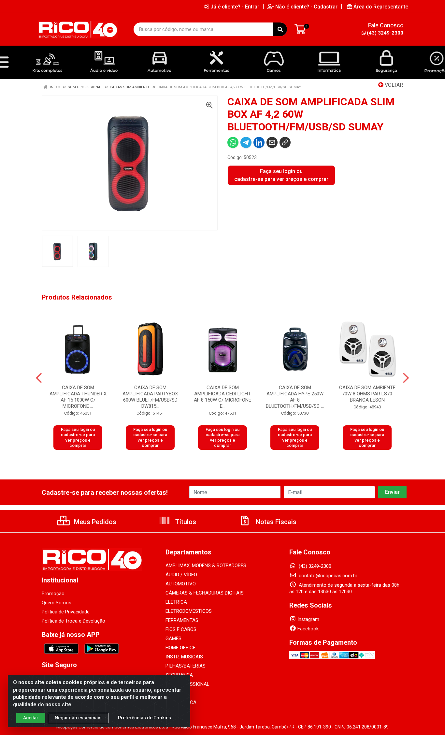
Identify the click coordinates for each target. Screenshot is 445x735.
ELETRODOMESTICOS (188, 611)
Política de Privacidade (66, 612)
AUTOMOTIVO (180, 584)
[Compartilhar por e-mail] (272, 142)
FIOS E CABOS (180, 629)
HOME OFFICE (180, 648)
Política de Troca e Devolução (73, 621)
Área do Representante (380, 6)
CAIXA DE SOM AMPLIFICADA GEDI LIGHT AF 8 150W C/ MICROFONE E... (222, 397)
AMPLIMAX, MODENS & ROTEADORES (205, 565)
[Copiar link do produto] (285, 142)
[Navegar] (39, 378)
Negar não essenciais (78, 717)
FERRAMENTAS (181, 620)
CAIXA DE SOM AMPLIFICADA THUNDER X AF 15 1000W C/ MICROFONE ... (78, 397)
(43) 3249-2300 (385, 33)
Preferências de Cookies (144, 717)
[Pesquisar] (280, 29)
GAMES (173, 638)
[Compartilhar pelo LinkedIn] (259, 142)
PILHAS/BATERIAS (185, 666)
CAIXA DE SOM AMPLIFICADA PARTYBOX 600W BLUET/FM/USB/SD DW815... (150, 397)
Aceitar (30, 717)
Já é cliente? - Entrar (234, 6)
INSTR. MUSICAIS (184, 657)
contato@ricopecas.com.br (327, 576)
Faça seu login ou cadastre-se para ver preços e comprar (281, 175)
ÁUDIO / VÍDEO (181, 575)
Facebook (308, 629)
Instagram (308, 619)
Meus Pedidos (94, 522)
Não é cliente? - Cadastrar (306, 6)
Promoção (53, 593)
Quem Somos (56, 603)
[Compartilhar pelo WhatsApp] (232, 142)
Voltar (393, 85)
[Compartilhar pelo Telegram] (245, 142)
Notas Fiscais (275, 522)
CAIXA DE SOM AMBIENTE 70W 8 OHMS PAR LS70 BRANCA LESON (367, 394)
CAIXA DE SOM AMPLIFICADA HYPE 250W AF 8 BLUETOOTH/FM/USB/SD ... (295, 397)
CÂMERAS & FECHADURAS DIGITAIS (204, 593)
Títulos (185, 522)
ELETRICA (176, 602)
